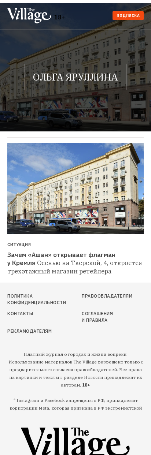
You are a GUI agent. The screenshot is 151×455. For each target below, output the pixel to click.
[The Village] (30, 16)
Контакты (20, 313)
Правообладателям (99, 296)
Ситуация (19, 244)
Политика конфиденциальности (27, 299)
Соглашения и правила (97, 317)
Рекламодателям (27, 331)
